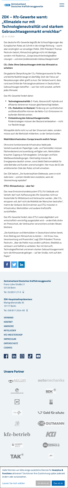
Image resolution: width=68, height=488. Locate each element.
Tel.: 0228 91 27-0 (13, 292)
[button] (7, 264)
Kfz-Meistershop (13, 334)
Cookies (8, 347)
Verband (8, 317)
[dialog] (34, 477)
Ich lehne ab (43, 483)
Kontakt (8, 321)
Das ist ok (58, 483)
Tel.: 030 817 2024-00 (14, 310)
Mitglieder (10, 330)
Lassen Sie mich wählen (13, 483)
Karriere (9, 326)
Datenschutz (11, 343)
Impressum (10, 339)
